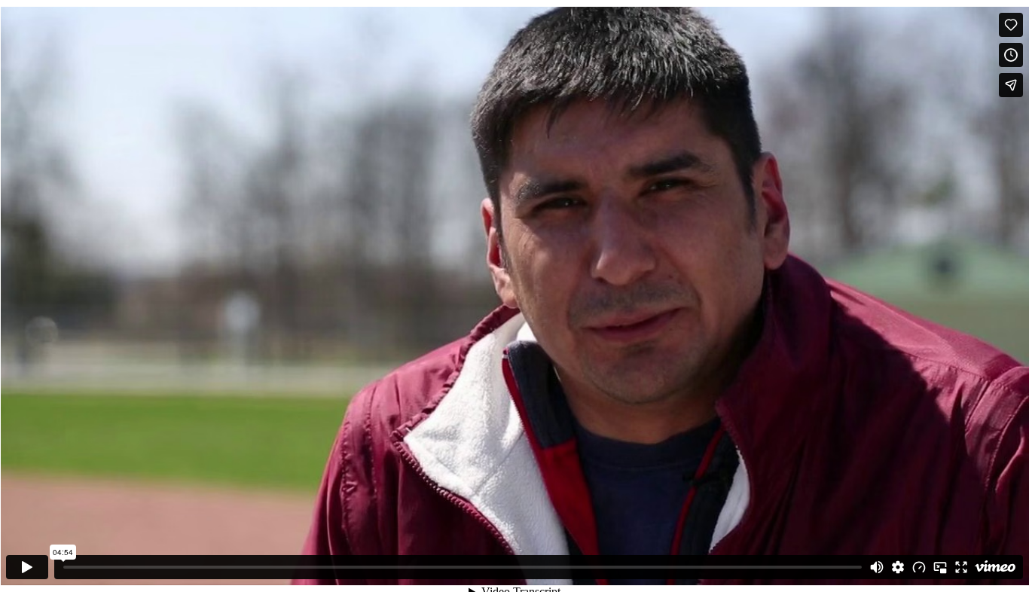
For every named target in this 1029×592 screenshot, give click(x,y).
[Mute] (877, 567)
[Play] (27, 567)
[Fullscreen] (961, 567)
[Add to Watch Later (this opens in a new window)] (1011, 55)
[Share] (1011, 85)
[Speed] (919, 567)
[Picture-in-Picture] (940, 567)
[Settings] (898, 567)
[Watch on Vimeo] (995, 567)
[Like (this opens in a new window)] (1011, 25)
